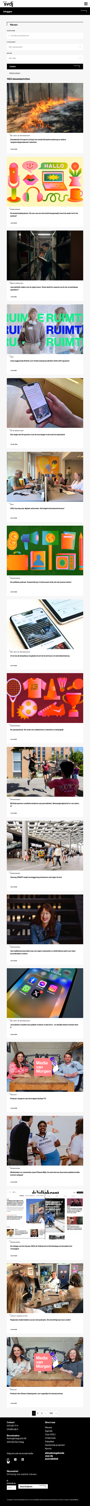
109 (51, 1413)
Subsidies (49, 1441)
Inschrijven (26, 1486)
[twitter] (15, 1459)
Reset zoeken (14, 73)
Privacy (61, 1499)
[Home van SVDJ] (8, 4)
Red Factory (54, 1499)
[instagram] (8, 1459)
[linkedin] (23, 1459)
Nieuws (48, 1427)
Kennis (48, 1448)
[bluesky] (8, 1462)
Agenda (48, 1431)
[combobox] (45, 47)
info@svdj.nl (12, 1429)
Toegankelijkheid (73, 1499)
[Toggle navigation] (86, 3)
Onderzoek (50, 1438)
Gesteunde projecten (55, 1445)
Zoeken (13, 66)
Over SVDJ (50, 1434)
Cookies (66, 1499)
